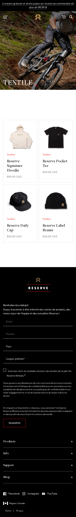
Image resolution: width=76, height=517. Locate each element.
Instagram (30, 494)
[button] (38, 441)
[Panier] (63, 17)
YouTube (49, 494)
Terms (8, 511)
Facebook (11, 494)
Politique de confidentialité (32, 386)
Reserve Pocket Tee (55, 163)
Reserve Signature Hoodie (15, 166)
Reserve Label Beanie (54, 228)
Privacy (19, 511)
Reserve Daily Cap (18, 228)
